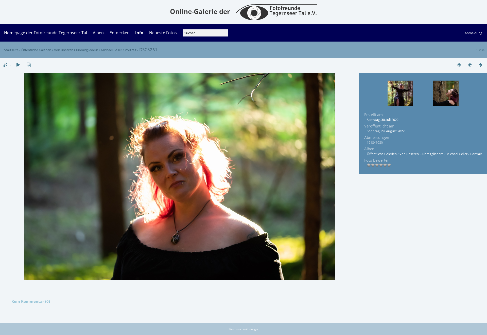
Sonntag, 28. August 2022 (386, 131)
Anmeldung (473, 33)
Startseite (11, 50)
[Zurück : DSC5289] (469, 65)
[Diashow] (18, 65)
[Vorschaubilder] (459, 65)
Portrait (130, 50)
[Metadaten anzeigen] (28, 65)
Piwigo (253, 329)
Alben (98, 32)
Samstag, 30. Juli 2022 (382, 119)
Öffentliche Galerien (36, 50)
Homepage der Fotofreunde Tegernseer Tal (45, 32)
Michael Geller (111, 50)
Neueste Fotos (163, 32)
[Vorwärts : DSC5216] (480, 65)
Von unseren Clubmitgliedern (76, 50)
